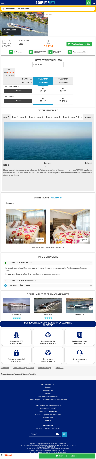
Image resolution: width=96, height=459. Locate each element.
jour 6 (40, 117)
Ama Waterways (44, 368)
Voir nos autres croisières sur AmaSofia (48, 247)
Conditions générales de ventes (48, 415)
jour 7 (49, 117)
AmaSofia (60, 368)
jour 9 (65, 117)
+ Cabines (18, 91)
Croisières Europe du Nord (23, 368)
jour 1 (6, 117)
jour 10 (75, 117)
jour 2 (15, 117)
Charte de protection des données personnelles (48, 400)
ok (64, 434)
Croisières (5, 368)
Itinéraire (88, 117)
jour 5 (31, 117)
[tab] (9, 72)
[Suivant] (91, 308)
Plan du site (48, 418)
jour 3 (23, 117)
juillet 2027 (37, 64)
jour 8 (57, 117)
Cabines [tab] (10, 203)
